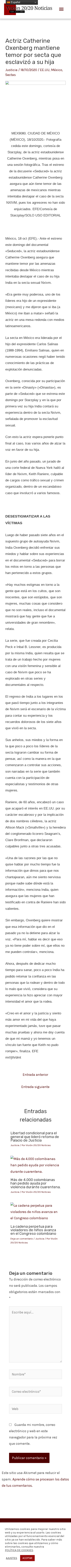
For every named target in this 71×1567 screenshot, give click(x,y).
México (56, 70)
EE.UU (45, 70)
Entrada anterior (35, 1075)
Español (15, 2)
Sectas (10, 75)
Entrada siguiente (35, 1087)
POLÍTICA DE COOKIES (19, 1550)
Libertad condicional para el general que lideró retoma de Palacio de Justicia (34, 1136)
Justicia (11, 70)
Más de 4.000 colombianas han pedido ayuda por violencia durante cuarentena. (35, 1183)
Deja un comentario (21, 1238)
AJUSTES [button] (11, 1558)
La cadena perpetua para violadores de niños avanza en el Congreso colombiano (33, 1230)
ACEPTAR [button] (27, 1558)
